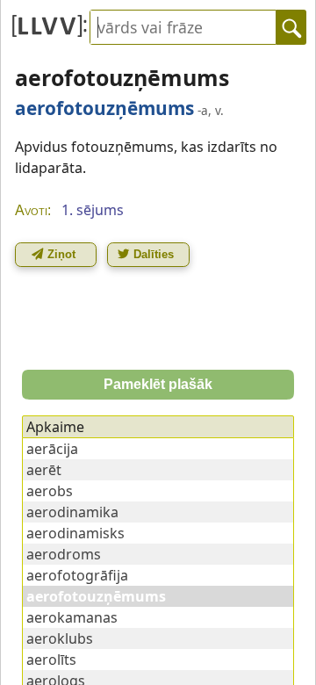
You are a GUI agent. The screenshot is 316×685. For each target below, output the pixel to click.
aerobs (49, 491)
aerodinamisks (75, 533)
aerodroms (63, 554)
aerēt (43, 470)
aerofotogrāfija (77, 575)
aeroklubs (59, 638)
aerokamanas (72, 617)
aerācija (52, 448)
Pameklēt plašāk (158, 384)
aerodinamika (72, 512)
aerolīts (51, 659)
